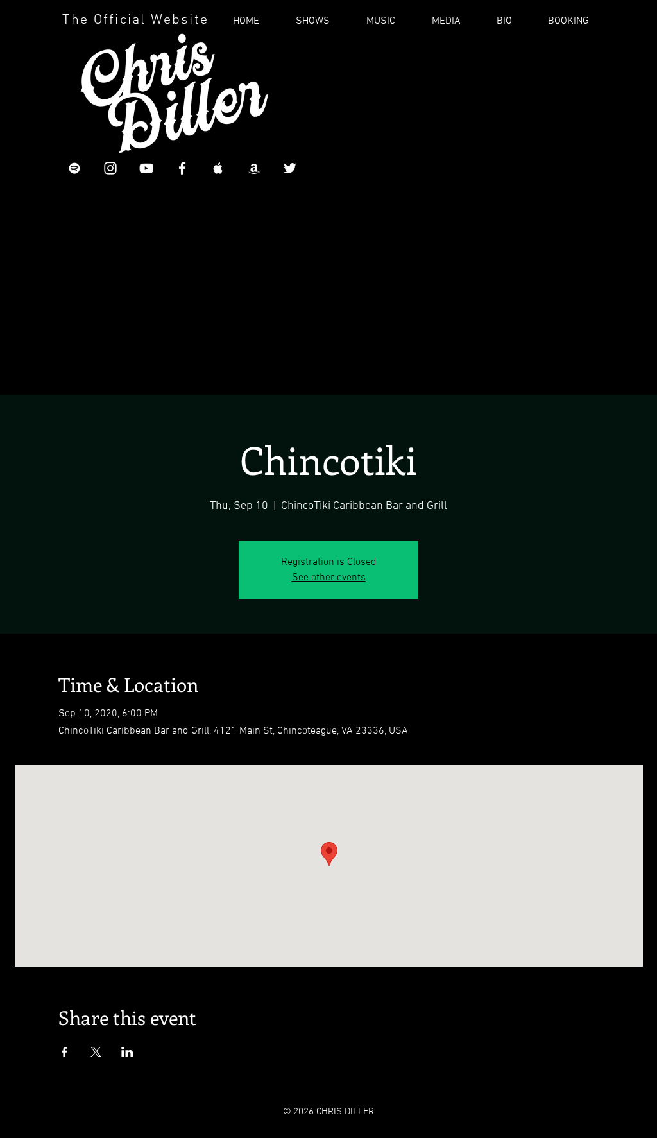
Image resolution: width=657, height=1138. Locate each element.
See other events (329, 577)
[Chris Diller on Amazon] (254, 168)
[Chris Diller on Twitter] (290, 168)
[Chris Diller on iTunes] (218, 168)
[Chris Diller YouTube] (146, 168)
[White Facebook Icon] (182, 168)
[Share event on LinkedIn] (127, 1052)
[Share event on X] (96, 1052)
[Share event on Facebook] (64, 1052)
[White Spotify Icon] (74, 168)
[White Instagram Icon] (110, 168)
